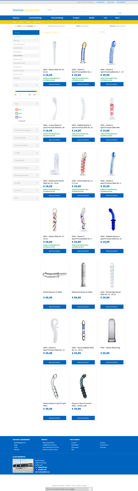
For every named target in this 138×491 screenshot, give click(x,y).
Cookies (102, 443)
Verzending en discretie (51, 447)
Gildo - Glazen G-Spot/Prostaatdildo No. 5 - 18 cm (111, 70)
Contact (74, 443)
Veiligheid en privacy (50, 445)
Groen (20, 113)
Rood (19, 110)
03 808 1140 (42, 470)
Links (16, 447)
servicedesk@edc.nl (42, 472)
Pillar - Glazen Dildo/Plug (110, 347)
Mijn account (110, 2)
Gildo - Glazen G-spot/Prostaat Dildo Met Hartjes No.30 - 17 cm (110, 126)
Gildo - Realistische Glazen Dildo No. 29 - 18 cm (53, 182)
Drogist (76, 17)
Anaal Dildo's (17, 37)
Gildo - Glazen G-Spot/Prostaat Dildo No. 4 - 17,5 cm (111, 182)
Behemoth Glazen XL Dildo (82, 292)
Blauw (20, 117)
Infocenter (75, 447)
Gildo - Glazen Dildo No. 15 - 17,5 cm (82, 182)
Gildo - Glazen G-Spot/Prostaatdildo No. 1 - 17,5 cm (82, 70)
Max (30, 95)
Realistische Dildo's (19, 71)
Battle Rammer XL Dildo (52, 292)
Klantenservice (100, 2)
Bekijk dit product (54, 84)
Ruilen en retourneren (50, 450)
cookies (72, 489)
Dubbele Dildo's (18, 48)
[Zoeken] (87, 10)
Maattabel (74, 445)
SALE (117, 17)
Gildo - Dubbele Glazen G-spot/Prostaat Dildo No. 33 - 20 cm (111, 237)
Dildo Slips (16, 40)
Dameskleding (35, 17)
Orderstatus (104, 445)
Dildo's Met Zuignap (19, 44)
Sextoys (16, 17)
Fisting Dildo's (17, 52)
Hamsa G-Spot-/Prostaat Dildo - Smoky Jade (81, 404)
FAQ (72, 450)
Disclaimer (68, 485)
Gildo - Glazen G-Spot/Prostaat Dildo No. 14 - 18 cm (54, 348)
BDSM (91, 17)
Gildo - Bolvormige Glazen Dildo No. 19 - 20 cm (110, 293)
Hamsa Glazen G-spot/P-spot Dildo (54, 404)
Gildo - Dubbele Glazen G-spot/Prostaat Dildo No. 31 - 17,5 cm (83, 126)
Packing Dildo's (18, 67)
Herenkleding (57, 17)
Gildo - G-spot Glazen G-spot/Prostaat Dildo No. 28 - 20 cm (54, 126)
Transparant (21, 121)
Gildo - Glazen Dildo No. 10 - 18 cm (54, 237)
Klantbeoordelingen (82, 485)
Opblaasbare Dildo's (19, 63)
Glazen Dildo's (18, 55)
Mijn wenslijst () (121, 2)
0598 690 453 (42, 467)
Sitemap (103, 447)
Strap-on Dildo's (18, 74)
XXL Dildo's (17, 78)
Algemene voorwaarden (58, 485)
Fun (105, 17)
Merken (16, 450)
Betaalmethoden (48, 443)
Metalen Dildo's (18, 59)
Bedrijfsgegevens (20, 443)
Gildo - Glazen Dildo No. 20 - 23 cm (54, 70)
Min (15, 95)
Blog (15, 445)
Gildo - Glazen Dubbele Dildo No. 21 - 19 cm (83, 348)
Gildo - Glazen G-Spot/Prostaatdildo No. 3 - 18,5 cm (82, 237)
